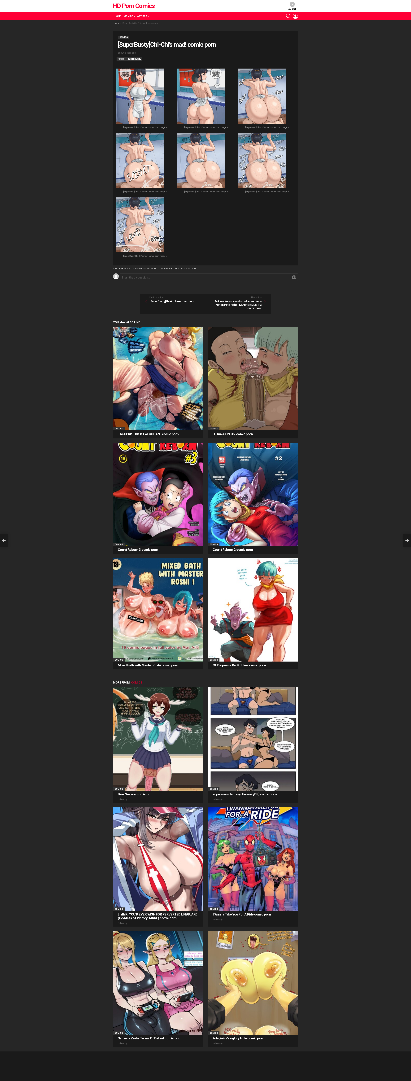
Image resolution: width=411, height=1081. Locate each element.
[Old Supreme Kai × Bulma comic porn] (253, 610)
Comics (128, 16)
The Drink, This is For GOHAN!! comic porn (148, 434)
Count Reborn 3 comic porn (138, 550)
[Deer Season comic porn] (158, 738)
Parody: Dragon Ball (146, 268)
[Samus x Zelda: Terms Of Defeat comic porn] (158, 982)
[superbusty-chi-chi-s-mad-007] (140, 225)
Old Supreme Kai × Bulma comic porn (239, 665)
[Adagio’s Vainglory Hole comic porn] (253, 982)
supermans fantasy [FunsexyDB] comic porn (245, 794)
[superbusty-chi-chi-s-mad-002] (201, 96)
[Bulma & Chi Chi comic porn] (253, 378)
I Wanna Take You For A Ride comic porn (242, 914)
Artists (142, 16)
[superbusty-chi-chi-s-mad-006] (262, 160)
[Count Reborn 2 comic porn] (253, 494)
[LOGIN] (295, 16)
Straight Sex (170, 268)
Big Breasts (122, 268)
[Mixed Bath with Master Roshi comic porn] (158, 610)
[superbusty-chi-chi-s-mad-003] (262, 96)
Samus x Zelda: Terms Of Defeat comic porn (149, 1038)
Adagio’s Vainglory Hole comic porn (238, 1038)
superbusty (134, 58)
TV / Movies (189, 268)
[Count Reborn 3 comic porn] (158, 494)
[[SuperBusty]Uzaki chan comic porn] (4, 540)
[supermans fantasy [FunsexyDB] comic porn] (253, 738)
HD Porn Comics (134, 6)
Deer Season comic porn (135, 794)
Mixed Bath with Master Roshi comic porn (148, 665)
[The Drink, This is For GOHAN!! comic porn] (158, 378)
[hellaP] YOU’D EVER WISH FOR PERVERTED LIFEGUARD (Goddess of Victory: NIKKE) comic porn (157, 916)
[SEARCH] (288, 16)
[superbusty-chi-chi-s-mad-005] (201, 160)
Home (118, 16)
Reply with (294, 277)
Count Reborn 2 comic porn (233, 550)
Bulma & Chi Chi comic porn (233, 434)
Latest (292, 9)
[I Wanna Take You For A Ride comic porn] (253, 859)
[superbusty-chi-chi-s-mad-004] (140, 160)
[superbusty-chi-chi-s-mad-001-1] (140, 96)
